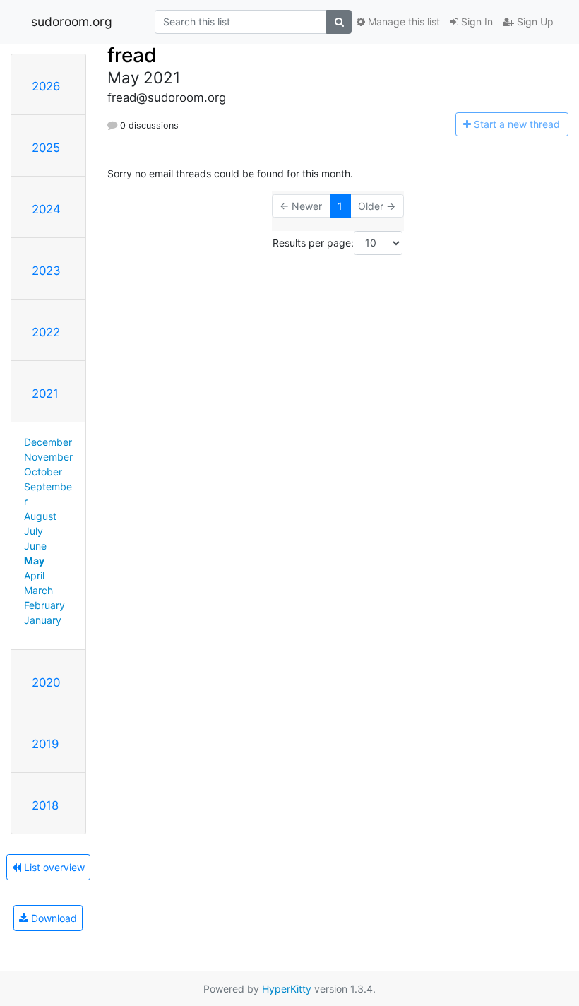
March (38, 590)
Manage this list (402, 22)
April (34, 575)
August (40, 516)
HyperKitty (286, 989)
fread (132, 55)
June (35, 546)
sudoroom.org (71, 21)
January (42, 620)
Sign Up (534, 22)
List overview (53, 867)
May (34, 561)
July (33, 531)
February (44, 605)
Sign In (475, 22)
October (43, 472)
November (48, 457)
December (48, 442)
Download (52, 918)
